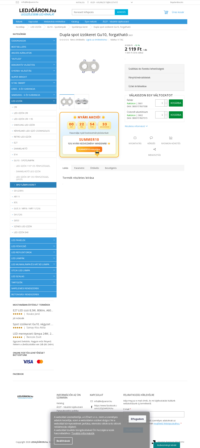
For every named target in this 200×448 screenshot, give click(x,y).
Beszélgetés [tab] (111, 168)
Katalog (80, 2)
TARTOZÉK (17, 282)
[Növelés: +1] (165, 101)
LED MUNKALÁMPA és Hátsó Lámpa (30, 264)
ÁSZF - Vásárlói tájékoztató (104, 2)
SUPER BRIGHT (19, 77)
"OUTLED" (16, 59)
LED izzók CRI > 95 (23, 119)
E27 (16, 142)
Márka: (116, 39)
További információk (82, 433)
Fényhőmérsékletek (139, 77)
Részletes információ (135, 126)
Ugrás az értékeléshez (96, 39)
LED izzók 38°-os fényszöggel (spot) (32, 178)
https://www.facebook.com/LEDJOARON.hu (105, 407)
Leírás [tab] (65, 168)
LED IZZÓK (17, 101)
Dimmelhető (20, 148)
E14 (16, 154)
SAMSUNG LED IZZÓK (24, 124)
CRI (15, 107)
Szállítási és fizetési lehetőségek (146, 68)
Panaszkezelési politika (67, 410)
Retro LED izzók (22, 136)
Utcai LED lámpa (20, 270)
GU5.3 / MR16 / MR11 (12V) (27, 208)
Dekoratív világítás (23, 65)
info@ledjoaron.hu (103, 401)
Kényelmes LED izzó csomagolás (32, 130)
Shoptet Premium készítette (171, 441)
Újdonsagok (18, 41)
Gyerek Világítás (21, 71)
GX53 (16, 220)
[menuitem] (19, 21)
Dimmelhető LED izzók (28, 171)
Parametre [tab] (79, 168)
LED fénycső (18, 246)
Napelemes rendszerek (25, 288)
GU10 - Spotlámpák (24, 160)
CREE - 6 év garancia (23, 89)
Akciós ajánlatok (21, 53)
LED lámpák (18, 258)
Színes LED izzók (23, 226)
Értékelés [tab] (94, 168)
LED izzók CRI (21, 113)
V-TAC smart (18, 83)
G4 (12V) (18, 214)
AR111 (17, 196)
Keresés (121, 12)
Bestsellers (18, 47)
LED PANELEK (18, 240)
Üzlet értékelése (137, 86)
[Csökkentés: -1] (165, 104)
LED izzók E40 (21, 232)
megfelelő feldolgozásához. (167, 423)
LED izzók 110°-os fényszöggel (33, 165)
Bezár (145, 134)
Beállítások (63, 441)
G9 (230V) (18, 190)
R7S (16, 202)
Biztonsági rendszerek (25, 294)
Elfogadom (137, 419)
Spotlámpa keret (26, 184)
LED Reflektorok (21, 252)
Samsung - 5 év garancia (25, 95)
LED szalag (17, 276)
